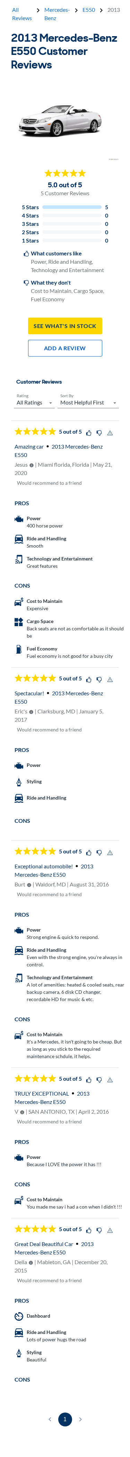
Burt (20, 884)
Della (21, 1262)
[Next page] (80, 1419)
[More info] (31, 465)
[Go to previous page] (50, 1419)
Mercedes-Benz (57, 13)
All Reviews (22, 13)
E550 (89, 9)
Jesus (21, 464)
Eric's (21, 711)
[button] (34, 401)
